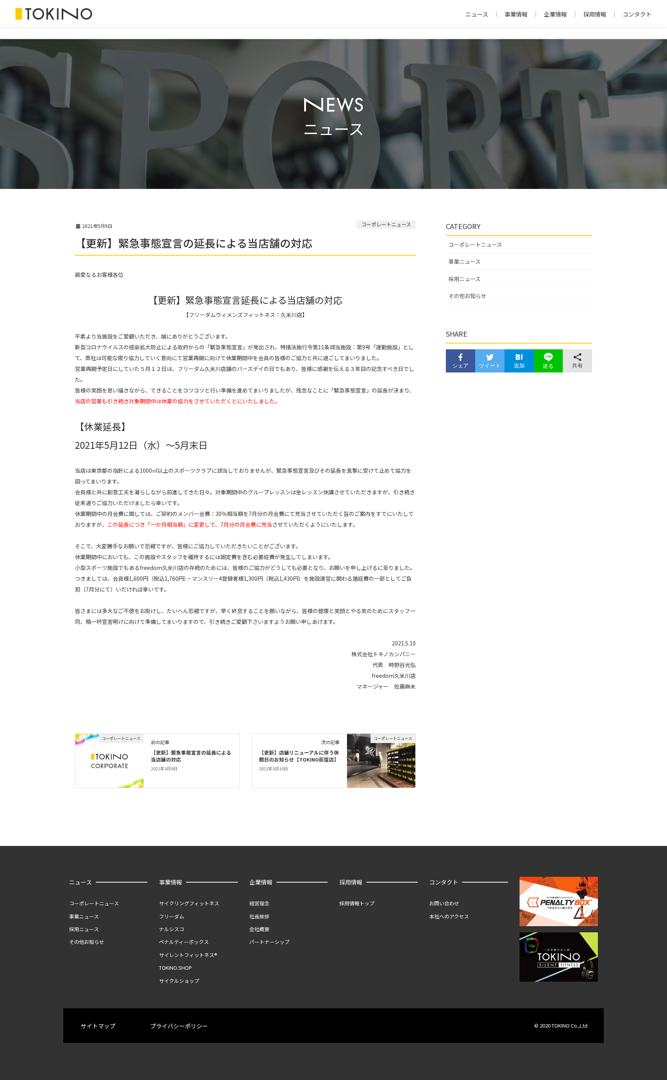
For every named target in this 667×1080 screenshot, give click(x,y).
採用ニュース (465, 279)
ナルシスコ (171, 929)
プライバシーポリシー (179, 1026)
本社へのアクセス (449, 916)
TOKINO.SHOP (175, 967)
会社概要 (259, 929)
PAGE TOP (645, 1041)
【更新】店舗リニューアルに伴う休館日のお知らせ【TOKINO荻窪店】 (299, 756)
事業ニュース (465, 261)
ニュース (477, 14)
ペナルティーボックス (184, 941)
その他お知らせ (467, 296)
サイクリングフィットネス (189, 903)
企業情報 (555, 14)
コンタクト (637, 14)
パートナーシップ (269, 941)
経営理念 (259, 903)
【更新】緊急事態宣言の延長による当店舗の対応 (191, 756)
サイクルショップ (179, 980)
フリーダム (171, 916)
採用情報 (594, 14)
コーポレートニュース (386, 224)
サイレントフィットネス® (188, 955)
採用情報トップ (356, 903)
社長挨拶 (259, 916)
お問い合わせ (444, 903)
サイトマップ (98, 1026)
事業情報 (516, 14)
